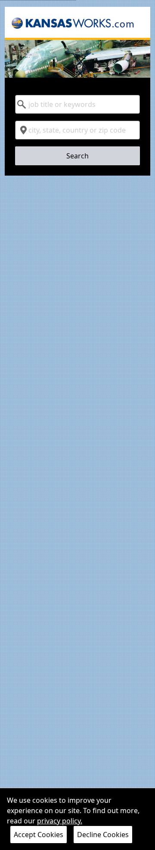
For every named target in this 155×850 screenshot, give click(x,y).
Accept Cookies (38, 834)
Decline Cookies (103, 834)
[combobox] (77, 104)
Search (77, 156)
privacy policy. (59, 821)
